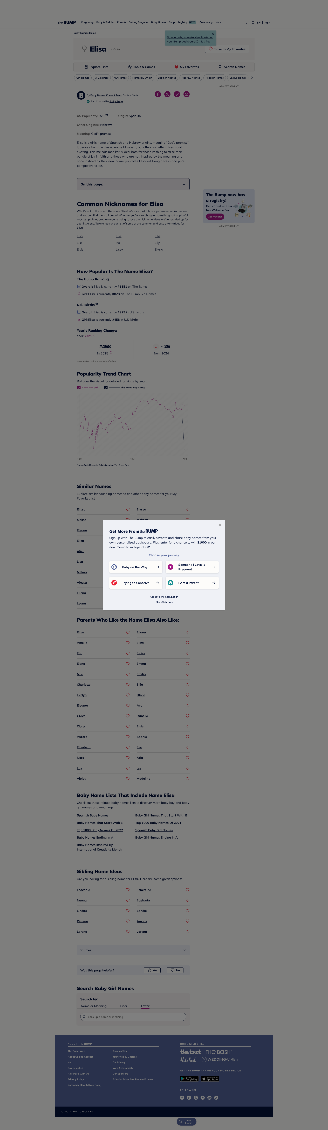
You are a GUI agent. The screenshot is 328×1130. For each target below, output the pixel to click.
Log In (174, 596)
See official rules (164, 602)
